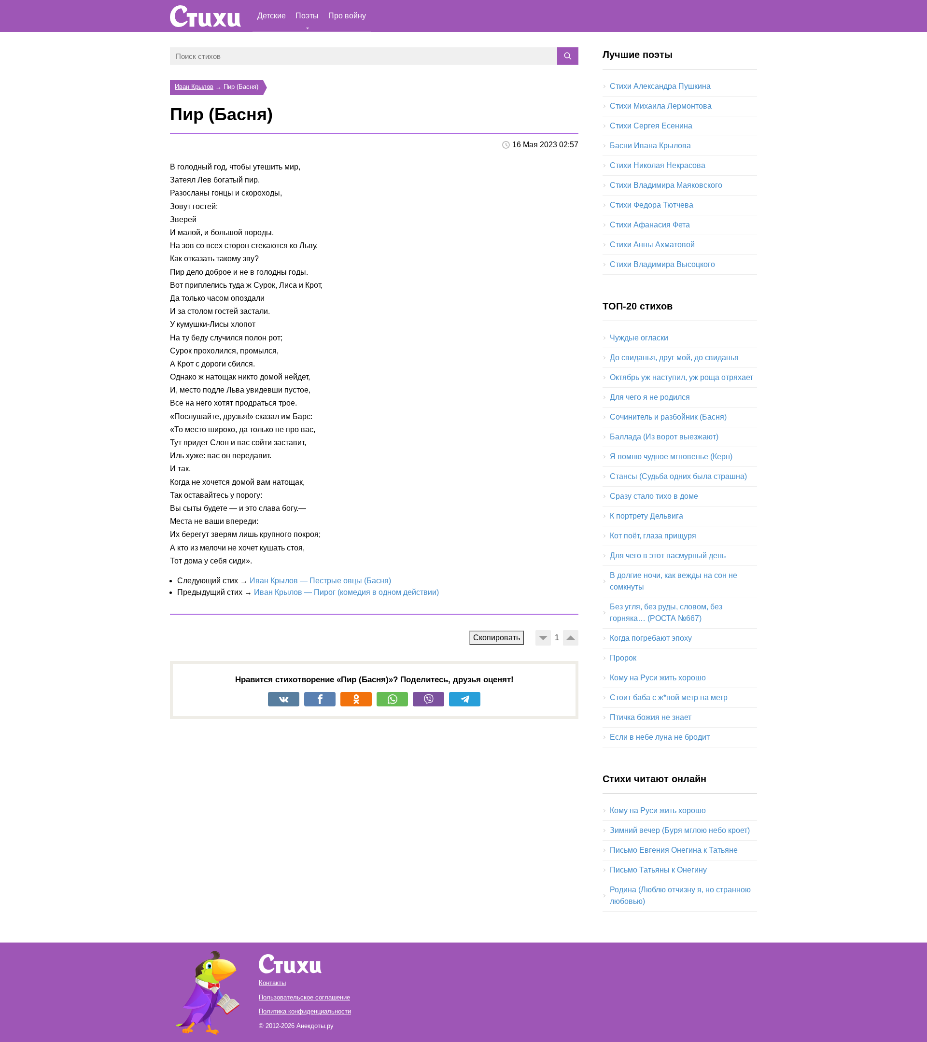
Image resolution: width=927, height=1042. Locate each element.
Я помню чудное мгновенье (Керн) (671, 456)
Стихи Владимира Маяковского (666, 185)
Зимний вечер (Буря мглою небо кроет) (680, 830)
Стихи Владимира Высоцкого (662, 264)
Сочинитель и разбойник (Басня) (668, 417)
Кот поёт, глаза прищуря (653, 536)
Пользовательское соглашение (304, 997)
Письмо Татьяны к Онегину (658, 870)
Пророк (623, 658)
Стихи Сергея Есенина (651, 126)
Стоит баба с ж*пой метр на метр (669, 697)
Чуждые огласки (639, 338)
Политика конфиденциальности (305, 1011)
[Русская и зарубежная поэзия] (205, 16)
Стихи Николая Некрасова (657, 165)
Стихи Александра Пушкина (660, 86)
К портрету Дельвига (646, 516)
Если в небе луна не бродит (660, 737)
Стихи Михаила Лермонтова (661, 106)
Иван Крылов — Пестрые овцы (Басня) (320, 581)
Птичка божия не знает (650, 717)
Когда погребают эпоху (651, 638)
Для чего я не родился (650, 397)
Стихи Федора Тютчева (651, 205)
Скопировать (496, 638)
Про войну (347, 16)
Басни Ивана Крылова (650, 145)
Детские (271, 16)
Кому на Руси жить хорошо (658, 678)
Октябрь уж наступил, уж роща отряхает (681, 377)
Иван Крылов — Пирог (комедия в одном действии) (346, 592)
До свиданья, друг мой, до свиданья (674, 357)
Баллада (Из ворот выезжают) (664, 437)
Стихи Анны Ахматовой (652, 244)
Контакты (272, 982)
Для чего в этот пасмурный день (668, 555)
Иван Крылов (194, 86)
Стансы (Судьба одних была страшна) (678, 476)
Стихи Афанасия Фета (650, 225)
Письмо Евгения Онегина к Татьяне (674, 850)
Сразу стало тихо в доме (654, 496)
